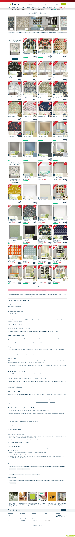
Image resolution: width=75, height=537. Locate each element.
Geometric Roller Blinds (20, 474)
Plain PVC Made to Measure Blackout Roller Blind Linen (27, 177)
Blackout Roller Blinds (13, 480)
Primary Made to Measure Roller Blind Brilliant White (42, 220)
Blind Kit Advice (23, 516)
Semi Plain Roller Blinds (35, 474)
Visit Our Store (34, 520)
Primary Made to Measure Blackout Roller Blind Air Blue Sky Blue (27, 157)
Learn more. (44, 290)
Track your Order (11, 516)
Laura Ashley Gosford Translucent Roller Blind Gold (27, 76)
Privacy (46, 518)
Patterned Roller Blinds (54, 480)
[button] (62, 36)
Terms (46, 516)
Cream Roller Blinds (41, 466)
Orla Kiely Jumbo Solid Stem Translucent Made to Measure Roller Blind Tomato (12, 260)
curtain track (53, 376)
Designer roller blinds (52, 32)
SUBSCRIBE (64, 510)
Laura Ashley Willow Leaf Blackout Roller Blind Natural (42, 76)
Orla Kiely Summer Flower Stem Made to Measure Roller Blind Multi (27, 281)
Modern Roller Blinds (21, 480)
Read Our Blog (22, 522)
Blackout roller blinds (36, 32)
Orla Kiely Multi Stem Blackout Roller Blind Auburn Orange (58, 54)
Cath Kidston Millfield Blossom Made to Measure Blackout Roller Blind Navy (12, 137)
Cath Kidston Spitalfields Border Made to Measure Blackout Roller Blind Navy (42, 117)
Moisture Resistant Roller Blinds (30, 480)
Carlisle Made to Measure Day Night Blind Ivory (43, 177)
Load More (37, 286)
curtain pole (48, 376)
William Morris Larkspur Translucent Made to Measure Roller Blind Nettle (12, 117)
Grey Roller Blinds (55, 466)
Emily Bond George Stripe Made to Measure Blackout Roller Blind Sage (12, 220)
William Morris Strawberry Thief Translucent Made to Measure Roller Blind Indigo (57, 97)
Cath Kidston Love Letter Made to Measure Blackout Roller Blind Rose (27, 117)
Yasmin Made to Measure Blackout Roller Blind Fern (12, 240)
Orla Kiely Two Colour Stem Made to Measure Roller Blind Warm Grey (12, 281)
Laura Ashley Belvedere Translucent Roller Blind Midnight (11, 97)
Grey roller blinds (28, 32)
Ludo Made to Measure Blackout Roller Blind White (27, 200)
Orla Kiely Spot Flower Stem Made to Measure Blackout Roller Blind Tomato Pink (45, 54)
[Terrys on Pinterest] (14, 510)
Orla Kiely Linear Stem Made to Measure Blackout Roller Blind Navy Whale (57, 240)
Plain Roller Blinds (28, 474)
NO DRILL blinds (11, 32)
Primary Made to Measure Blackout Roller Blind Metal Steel (12, 157)
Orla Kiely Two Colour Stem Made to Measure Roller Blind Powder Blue (58, 137)
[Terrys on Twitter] (11, 510)
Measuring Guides (23, 518)
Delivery (9, 520)
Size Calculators (23, 515)
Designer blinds (60, 32)
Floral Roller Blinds (12, 474)
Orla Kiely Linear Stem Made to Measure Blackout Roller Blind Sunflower (12, 200)
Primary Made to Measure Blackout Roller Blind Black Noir (27, 240)
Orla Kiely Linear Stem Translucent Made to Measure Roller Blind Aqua (27, 260)
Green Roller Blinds (48, 466)
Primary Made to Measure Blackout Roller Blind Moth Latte (42, 137)
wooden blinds (45, 402)
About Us (34, 515)
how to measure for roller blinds (40, 452)
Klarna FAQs (10, 522)
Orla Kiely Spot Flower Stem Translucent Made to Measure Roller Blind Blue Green (27, 54)
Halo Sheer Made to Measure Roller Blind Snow (58, 220)
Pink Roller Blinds (62, 466)
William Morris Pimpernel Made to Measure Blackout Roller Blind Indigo (27, 97)
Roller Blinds (61, 480)
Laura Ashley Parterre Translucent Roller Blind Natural (57, 77)
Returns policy (10, 518)
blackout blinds (28, 360)
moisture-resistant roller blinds (23, 326)
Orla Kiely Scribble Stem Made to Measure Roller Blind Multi (58, 281)
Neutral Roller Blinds (39, 480)
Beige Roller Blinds (12, 466)
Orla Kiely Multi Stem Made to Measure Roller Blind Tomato (57, 200)
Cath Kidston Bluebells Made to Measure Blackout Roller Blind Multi (57, 117)
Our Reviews (34, 518)
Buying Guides (22, 520)
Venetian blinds (39, 402)
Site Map (46, 515)
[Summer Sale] (62, 7)
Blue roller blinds (19, 32)
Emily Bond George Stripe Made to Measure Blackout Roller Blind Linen (57, 177)
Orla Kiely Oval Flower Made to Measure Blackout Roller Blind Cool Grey (57, 260)
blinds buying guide (18, 421)
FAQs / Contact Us (11, 515)
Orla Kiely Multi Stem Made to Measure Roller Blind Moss (42, 280)
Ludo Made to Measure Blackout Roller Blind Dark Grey (42, 157)
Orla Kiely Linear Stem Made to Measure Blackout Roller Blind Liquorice (12, 77)
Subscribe (34, 522)
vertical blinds (52, 402)
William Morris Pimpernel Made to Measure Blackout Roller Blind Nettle (42, 97)
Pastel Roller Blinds (47, 480)
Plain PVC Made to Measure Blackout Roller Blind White (57, 157)
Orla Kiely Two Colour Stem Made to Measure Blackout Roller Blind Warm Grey (42, 260)
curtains (17, 373)
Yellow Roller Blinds (13, 482)
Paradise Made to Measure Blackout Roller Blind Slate (27, 220)
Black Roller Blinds (19, 466)
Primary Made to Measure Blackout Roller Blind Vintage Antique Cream (27, 137)
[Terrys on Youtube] (19, 510)
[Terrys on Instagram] (16, 510)
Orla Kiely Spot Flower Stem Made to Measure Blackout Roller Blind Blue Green (42, 240)
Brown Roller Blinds (34, 466)
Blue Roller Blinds (26, 466)
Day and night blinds (41, 381)
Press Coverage (35, 516)
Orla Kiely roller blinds (44, 32)
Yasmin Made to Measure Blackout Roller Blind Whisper (42, 200)
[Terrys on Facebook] (8, 510)
